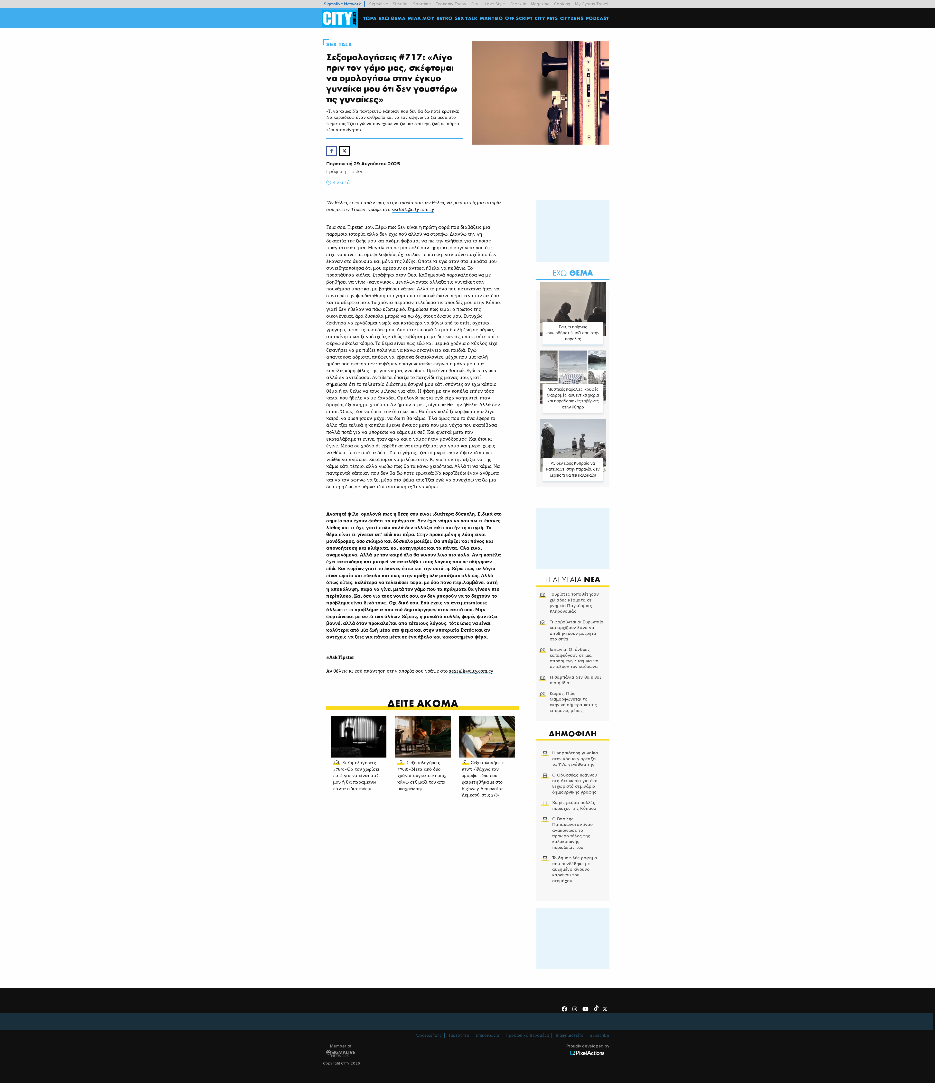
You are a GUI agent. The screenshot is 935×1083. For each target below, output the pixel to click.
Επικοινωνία (487, 1035)
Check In (518, 4)
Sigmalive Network (342, 4)
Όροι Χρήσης (429, 1035)
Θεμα (572, 273)
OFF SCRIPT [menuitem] (519, 18)
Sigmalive (378, 4)
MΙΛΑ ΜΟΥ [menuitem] (421, 18)
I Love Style (493, 4)
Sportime (422, 4)
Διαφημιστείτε (569, 1035)
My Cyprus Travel (591, 4)
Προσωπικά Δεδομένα (527, 1035)
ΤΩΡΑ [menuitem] (370, 18)
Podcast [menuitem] (597, 18)
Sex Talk (339, 44)
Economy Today (451, 4)
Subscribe (599, 1035)
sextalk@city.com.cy (471, 671)
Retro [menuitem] (445, 18)
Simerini (401, 4)
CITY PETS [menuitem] (546, 18)
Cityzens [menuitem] (572, 18)
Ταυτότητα (458, 1035)
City (474, 4)
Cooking (562, 4)
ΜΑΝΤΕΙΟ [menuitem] (491, 18)
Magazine (540, 4)
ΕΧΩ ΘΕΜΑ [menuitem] (392, 18)
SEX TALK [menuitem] (466, 18)
